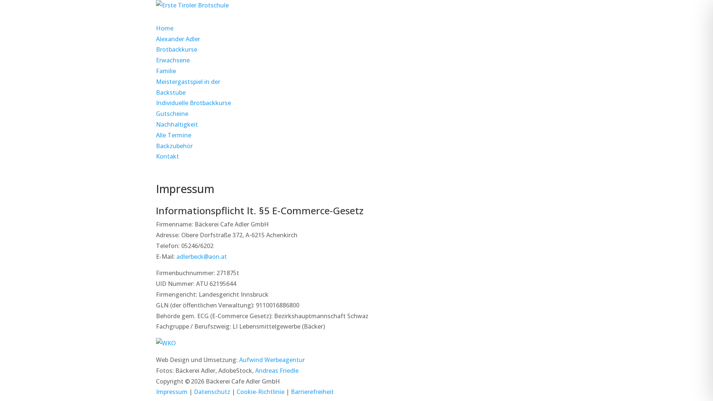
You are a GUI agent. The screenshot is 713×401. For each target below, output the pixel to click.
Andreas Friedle (277, 370)
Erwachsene (173, 60)
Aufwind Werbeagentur (272, 360)
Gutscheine (172, 114)
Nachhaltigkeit (177, 124)
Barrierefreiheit (312, 392)
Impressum (172, 392)
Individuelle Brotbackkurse (193, 103)
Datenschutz (212, 392)
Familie (166, 71)
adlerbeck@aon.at (201, 256)
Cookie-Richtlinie (260, 392)
